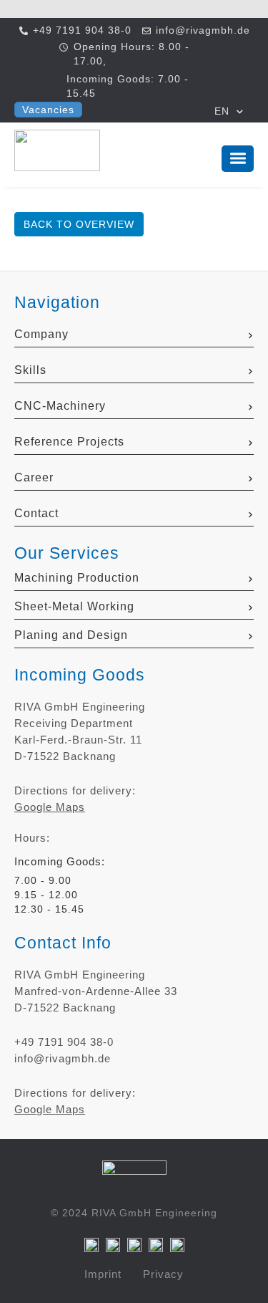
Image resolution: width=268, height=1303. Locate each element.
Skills (30, 370)
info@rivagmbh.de (62, 1058)
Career (34, 477)
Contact (36, 513)
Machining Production (76, 578)
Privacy (163, 1274)
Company (41, 334)
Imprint (102, 1274)
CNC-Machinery (60, 406)
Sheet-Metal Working (74, 606)
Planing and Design (71, 635)
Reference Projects (69, 442)
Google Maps (49, 807)
